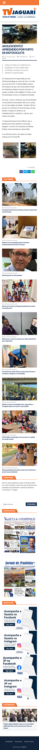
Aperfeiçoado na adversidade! (12, 275)
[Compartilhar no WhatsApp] (33, 171)
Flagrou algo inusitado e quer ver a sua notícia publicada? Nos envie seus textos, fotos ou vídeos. (19, 726)
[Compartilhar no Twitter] (25, 171)
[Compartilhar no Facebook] (21, 171)
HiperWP (24, 747)
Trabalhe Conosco (29, 741)
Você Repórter (9, 741)
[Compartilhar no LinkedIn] (29, 171)
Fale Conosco (18, 741)
